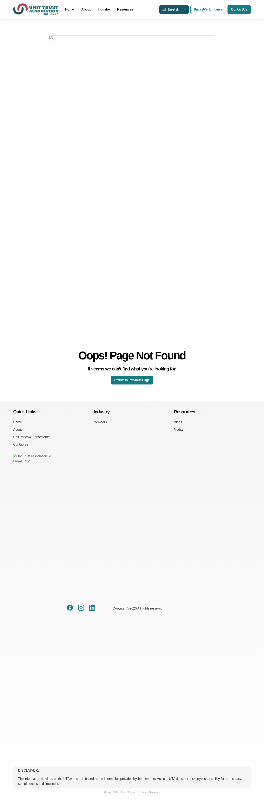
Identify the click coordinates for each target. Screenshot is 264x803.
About (85, 9)
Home (69, 9)
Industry (104, 9)
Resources (125, 9)
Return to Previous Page (132, 380)
